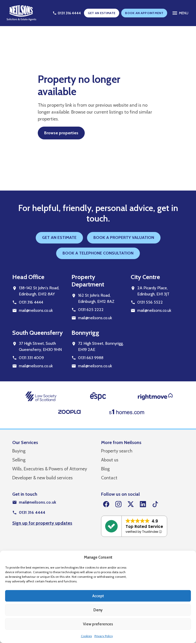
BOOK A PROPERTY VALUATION (123, 237)
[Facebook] (106, 504)
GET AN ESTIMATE (102, 13)
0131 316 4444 (31, 302)
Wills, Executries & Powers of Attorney (49, 469)
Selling (19, 460)
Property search (116, 451)
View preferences (98, 624)
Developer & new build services (42, 478)
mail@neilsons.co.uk (36, 310)
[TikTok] (155, 504)
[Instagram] (118, 504)
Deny (98, 610)
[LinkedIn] (143, 504)
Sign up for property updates (42, 523)
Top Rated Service (144, 526)
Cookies (86, 636)
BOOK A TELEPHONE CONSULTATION (98, 253)
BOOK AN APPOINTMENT (144, 13)
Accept (98, 596)
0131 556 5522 (150, 302)
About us (109, 460)
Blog (105, 469)
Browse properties (61, 132)
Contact (109, 478)
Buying (19, 451)
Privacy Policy (103, 636)
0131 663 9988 (90, 357)
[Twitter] (131, 504)
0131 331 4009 (31, 357)
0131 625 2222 (91, 309)
